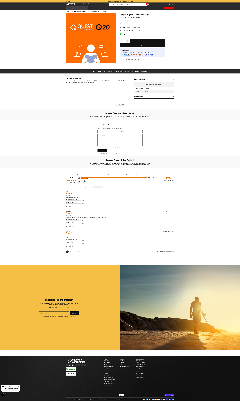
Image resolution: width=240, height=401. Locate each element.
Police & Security (108, 385)
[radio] (120, 177)
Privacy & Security (140, 368)
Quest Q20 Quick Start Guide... (99, 11)
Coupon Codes (139, 366)
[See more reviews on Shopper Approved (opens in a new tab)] (74, 206)
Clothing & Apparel (108, 381)
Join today (130, 71)
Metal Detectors (107, 362)
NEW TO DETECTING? (106, 8)
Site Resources (139, 372)
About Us (138, 360)
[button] (147, 4)
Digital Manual (121, 104)
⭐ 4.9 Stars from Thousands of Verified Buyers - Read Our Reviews (120, 1)
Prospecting (106, 375)
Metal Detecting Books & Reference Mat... (80, 11)
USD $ (72, 395)
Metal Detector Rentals (109, 387)
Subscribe (74, 313)
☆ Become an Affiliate (169, 7)
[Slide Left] (101, 1)
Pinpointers (106, 364)
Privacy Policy (71, 316)
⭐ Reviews (139, 375)
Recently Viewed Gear (141, 71)
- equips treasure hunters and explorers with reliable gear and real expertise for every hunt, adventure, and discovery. (101, 399)
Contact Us (138, 370)
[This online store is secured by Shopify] (121, 395)
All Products (106, 360)
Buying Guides (139, 377)
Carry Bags (106, 368)
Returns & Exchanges (141, 364)
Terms (64, 316)
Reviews (110, 71)
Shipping (122, 26)
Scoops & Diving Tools (109, 377)
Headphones (107, 372)
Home (67, 11)
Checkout (122, 362)
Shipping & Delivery (140, 362)
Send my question (102, 150)
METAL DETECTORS (94, 8)
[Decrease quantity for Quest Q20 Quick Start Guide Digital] (121, 41)
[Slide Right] (139, 1)
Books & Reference (108, 366)
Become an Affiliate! (124, 366)
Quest (125, 17)
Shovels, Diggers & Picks (109, 379)
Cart (121, 364)
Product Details (97, 71)
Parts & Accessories (108, 373)
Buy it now (142, 45)
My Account (123, 360)
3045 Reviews (73, 182)
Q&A (105, 71)
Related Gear (119, 71)
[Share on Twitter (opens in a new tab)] (72, 206)
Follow (69, 1)
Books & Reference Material (135, 17)
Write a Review (98, 187)
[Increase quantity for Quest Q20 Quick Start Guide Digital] (127, 41)
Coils (105, 370)
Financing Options (140, 373)
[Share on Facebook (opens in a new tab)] (70, 206)
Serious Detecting (73, 399)
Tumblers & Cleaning (108, 383)
